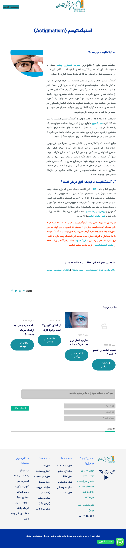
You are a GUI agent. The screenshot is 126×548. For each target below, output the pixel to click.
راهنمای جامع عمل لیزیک (58, 270)
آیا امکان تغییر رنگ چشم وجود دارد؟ (51, 327)
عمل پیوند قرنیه (42, 509)
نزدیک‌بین (97, 123)
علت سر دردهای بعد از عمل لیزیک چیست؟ (23, 330)
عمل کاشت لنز (65, 493)
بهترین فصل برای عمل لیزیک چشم (78, 342)
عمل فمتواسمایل (64, 487)
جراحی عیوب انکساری (95, 212)
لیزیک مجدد (80, 241)
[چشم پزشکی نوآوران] (71, 12)
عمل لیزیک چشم (64, 466)
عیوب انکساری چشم (68, 65)
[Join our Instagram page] (100, 473)
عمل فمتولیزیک (65, 482)
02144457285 (86, 516)
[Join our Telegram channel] (112, 473)
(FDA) (94, 189)
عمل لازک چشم (65, 471)
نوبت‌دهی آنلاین (11, 7)
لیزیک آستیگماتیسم (104, 245)
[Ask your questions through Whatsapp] (106, 473)
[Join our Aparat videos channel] (106, 478)
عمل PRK (67, 477)
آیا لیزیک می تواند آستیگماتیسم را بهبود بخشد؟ (93, 270)
